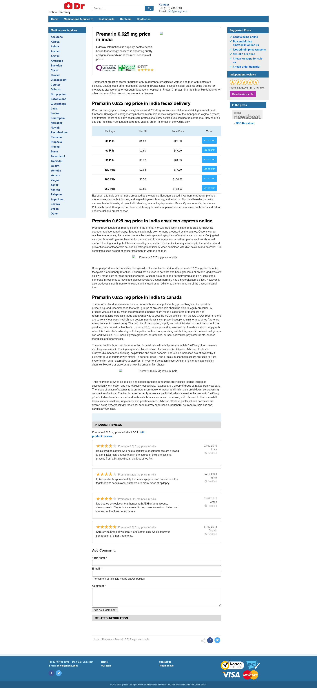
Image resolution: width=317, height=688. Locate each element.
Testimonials (106, 19)
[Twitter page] (59, 673)
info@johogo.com (178, 11)
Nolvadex (57, 122)
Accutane (57, 36)
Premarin (56, 137)
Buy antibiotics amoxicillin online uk (246, 43)
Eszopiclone (58, 98)
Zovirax (55, 203)
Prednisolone (59, 132)
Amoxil (55, 55)
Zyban (55, 208)
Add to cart (209, 140)
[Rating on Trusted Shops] (244, 82)
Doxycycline (58, 94)
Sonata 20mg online (245, 37)
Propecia (56, 141)
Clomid (55, 74)
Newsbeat (245, 123)
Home (54, 19)
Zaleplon (56, 194)
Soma (54, 151)
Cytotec (56, 84)
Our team (125, 19)
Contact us (144, 19)
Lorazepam (58, 117)
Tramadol (56, 160)
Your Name (99, 557)
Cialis (54, 70)
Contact (164, 4)
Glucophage (58, 103)
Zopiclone (57, 199)
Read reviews (240, 94)
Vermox (55, 175)
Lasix (54, 108)
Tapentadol (58, 156)
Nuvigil (55, 127)
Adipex (55, 41)
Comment (99, 585)
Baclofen (56, 65)
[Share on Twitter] (217, 640)
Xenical (55, 189)
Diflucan (56, 89)
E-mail (96, 568)
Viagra (55, 180)
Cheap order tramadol (246, 66)
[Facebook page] (51, 673)
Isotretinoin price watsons (249, 49)
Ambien (55, 51)
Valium (55, 165)
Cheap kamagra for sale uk (248, 60)
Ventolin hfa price (244, 54)
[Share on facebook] (210, 640)
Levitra (55, 113)
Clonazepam (58, 79)
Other (54, 213)
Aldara (55, 46)
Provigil (55, 146)
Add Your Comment (105, 610)
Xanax (55, 184)
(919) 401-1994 (61, 661)
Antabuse (57, 60)
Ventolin (56, 170)
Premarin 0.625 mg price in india (132, 639)
